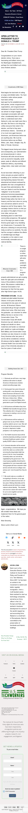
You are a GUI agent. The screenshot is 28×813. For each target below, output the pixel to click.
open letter (3, 557)
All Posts (19, 11)
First (12, 771)
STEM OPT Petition (9, 17)
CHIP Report (18, 20)
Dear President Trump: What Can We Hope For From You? (7, 638)
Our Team (13, 11)
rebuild (8, 557)
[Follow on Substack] (12, 29)
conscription (19, 553)
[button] (26, 5)
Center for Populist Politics (19, 549)
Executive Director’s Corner (13, 14)
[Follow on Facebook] (13, 26)
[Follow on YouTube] (23, 26)
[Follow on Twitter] (20, 26)
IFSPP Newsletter (10, 791)
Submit (12, 796)
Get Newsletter (6, 27)
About (7, 11)
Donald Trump (13, 555)
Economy (3, 551)
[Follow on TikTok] (16, 26)
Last (12, 777)
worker (12, 557)
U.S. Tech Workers (10, 24)
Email (12, 757)
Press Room (19, 17)
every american (21, 555)
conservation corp (5, 555)
